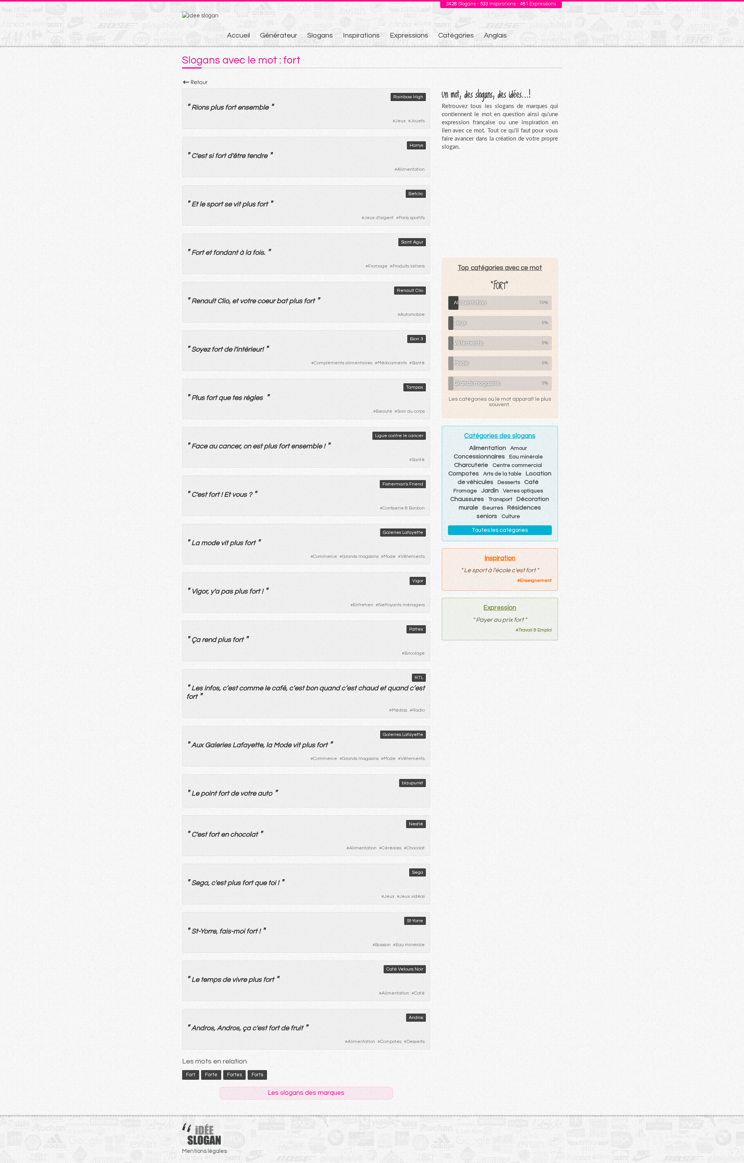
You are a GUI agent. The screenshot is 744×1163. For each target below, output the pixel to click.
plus (217, 107)
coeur (266, 301)
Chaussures (467, 499)
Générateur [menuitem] (278, 35)
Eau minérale (410, 944)
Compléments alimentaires (343, 362)
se (228, 204)
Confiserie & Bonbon (403, 508)
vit (237, 204)
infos (211, 688)
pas (227, 591)
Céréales (391, 848)
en (225, 834)
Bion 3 (416, 338)
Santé (418, 362)
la (248, 252)
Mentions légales (204, 1151)
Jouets (418, 121)
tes (237, 397)
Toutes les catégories (500, 530)
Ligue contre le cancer (399, 435)
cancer (229, 446)
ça (247, 1028)
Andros (416, 1017)
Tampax (414, 387)
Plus (198, 397)
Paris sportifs (412, 217)
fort (230, 107)
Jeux (400, 121)
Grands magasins (360, 556)
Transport (500, 499)
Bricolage (415, 653)
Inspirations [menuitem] (361, 35)
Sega (417, 872)
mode (210, 543)
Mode (390, 556)
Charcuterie (471, 465)
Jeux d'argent (379, 217)
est (202, 156)
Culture (510, 516)
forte (211, 1074)
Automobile (412, 314)
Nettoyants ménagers (401, 604)
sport (215, 204)
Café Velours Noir (404, 969)
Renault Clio (410, 290)
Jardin (490, 490)
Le (195, 793)
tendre (257, 156)
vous (239, 494)
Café (419, 993)
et (208, 252)
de (228, 349)
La (195, 543)
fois (258, 252)
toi (272, 883)
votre (248, 301)
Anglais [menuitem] (495, 35)
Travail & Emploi (535, 630)
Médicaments (392, 362)
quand (329, 688)
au (213, 446)
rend (209, 639)
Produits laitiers (409, 266)
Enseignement (536, 580)
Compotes (390, 1041)
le (202, 204)
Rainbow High (408, 96)
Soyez (200, 349)
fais (225, 931)
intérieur (249, 349)
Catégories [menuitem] (456, 35)
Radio (418, 710)
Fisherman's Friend (402, 484)
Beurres (492, 508)
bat (282, 301)
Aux (197, 745)
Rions (200, 107)
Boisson (383, 944)
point (209, 793)
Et (194, 204)
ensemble (253, 107)
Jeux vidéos (412, 896)
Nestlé (416, 824)
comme (251, 688)
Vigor (417, 580)
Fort (197, 252)
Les (197, 688)
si (211, 156)
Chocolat (415, 848)
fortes (234, 1074)
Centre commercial (517, 465)
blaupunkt (412, 783)
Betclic (415, 193)
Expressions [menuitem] (409, 35)
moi (239, 931)
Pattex (416, 629)
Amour (518, 448)
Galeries (218, 745)
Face (199, 446)
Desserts (415, 1041)
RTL (419, 677)
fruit (297, 1028)
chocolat (244, 834)
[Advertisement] (500, 204)
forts (257, 1074)
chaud (368, 688)
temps (211, 979)
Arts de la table (502, 474)
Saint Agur (412, 242)
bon (312, 688)
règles (253, 397)
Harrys (416, 145)
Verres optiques (523, 491)
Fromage (378, 266)
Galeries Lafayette (403, 532)
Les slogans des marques (306, 1092)
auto (265, 793)
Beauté (384, 411)
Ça (195, 639)
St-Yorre (415, 920)
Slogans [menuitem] (320, 35)
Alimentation (411, 169)
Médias (399, 710)
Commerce (325, 556)
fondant (225, 252)
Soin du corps (411, 411)
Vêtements (413, 556)
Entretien (363, 604)
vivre (239, 979)
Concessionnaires (479, 456)
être (239, 156)
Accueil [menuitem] (238, 35)
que (225, 397)
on (247, 446)
